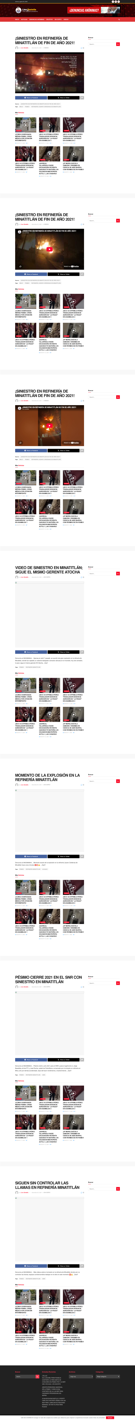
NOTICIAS (24, 19)
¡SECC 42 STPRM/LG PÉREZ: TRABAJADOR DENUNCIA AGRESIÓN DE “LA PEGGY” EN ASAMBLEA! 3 (49, 137)
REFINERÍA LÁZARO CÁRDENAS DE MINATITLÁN (46, 106)
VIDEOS (66, 19)
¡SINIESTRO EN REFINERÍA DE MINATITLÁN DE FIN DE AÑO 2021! (40, 104)
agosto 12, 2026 (44, 176)
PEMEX (27, 106)
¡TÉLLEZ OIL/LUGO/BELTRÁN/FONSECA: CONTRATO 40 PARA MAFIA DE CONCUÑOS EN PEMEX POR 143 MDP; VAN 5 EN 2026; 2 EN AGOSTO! (54, 1380)
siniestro (44, 869)
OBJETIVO (49, 19)
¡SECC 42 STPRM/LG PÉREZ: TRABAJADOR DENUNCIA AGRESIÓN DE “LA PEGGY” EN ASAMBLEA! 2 (73, 137)
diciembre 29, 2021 (37, 400)
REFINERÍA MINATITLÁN (33, 667)
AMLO (21, 106)
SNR (43, 1075)
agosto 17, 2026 (20, 143)
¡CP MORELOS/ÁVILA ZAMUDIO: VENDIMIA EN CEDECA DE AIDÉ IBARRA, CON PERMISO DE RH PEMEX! (73, 166)
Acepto (110, 1418)
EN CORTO (58, 19)
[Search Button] (119, 19)
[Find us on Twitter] (116, 1)
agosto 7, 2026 (68, 172)
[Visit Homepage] (26, 10)
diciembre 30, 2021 (37, 48)
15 (51, 143)
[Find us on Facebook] (113, 1)
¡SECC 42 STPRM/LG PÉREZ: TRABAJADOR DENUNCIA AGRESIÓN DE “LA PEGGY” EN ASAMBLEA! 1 (25, 166)
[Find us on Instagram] (118, 1)
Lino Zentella (24, 48)
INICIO (17, 19)
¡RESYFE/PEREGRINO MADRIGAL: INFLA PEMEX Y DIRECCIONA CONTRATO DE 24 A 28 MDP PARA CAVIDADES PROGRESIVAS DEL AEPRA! (52, 1391)
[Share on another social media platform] (82, 97)
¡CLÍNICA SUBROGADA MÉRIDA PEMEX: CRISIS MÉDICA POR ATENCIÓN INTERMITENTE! (23, 137)
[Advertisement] (67, 28)
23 (27, 143)
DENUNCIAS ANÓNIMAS (36, 19)
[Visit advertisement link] (94, 10)
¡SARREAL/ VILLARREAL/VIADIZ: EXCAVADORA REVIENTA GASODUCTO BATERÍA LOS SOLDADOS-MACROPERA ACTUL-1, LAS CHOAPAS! (48, 168)
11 (75, 143)
